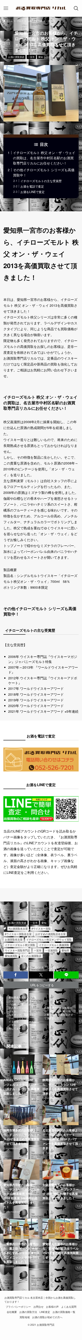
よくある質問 (68, 1306)
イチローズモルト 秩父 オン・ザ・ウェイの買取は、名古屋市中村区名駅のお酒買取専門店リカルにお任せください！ (44, 157)
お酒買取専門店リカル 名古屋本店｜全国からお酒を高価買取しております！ (40, 1299)
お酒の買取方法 (28, 1312)
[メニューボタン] (6, 8)
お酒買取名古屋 (13, 939)
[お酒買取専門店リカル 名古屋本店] (41, 8)
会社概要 (12, 1312)
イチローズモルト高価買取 (54, 945)
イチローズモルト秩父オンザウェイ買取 (49, 939)
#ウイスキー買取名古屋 (18, 934)
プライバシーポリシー (18, 1306)
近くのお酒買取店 (31, 956)
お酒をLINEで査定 (32, 192)
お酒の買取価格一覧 (64, 1312)
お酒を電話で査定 (32, 186)
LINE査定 (45, 1312)
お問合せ (38, 1306)
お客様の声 (52, 1306)
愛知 (40, 57)
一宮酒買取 (51, 950)
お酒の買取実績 (16, 57)
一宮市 (31, 57)
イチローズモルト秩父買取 (20, 945)
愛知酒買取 (11, 956)
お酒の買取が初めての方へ (47, 1317)
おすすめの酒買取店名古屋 (50, 934)
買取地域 (25, 1317)
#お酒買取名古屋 (18, 928)
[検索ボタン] (76, 8)
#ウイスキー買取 (41, 928)
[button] (15, 975)
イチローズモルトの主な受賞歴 (41, 181)
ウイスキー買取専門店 (17, 950)
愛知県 (65, 950)
